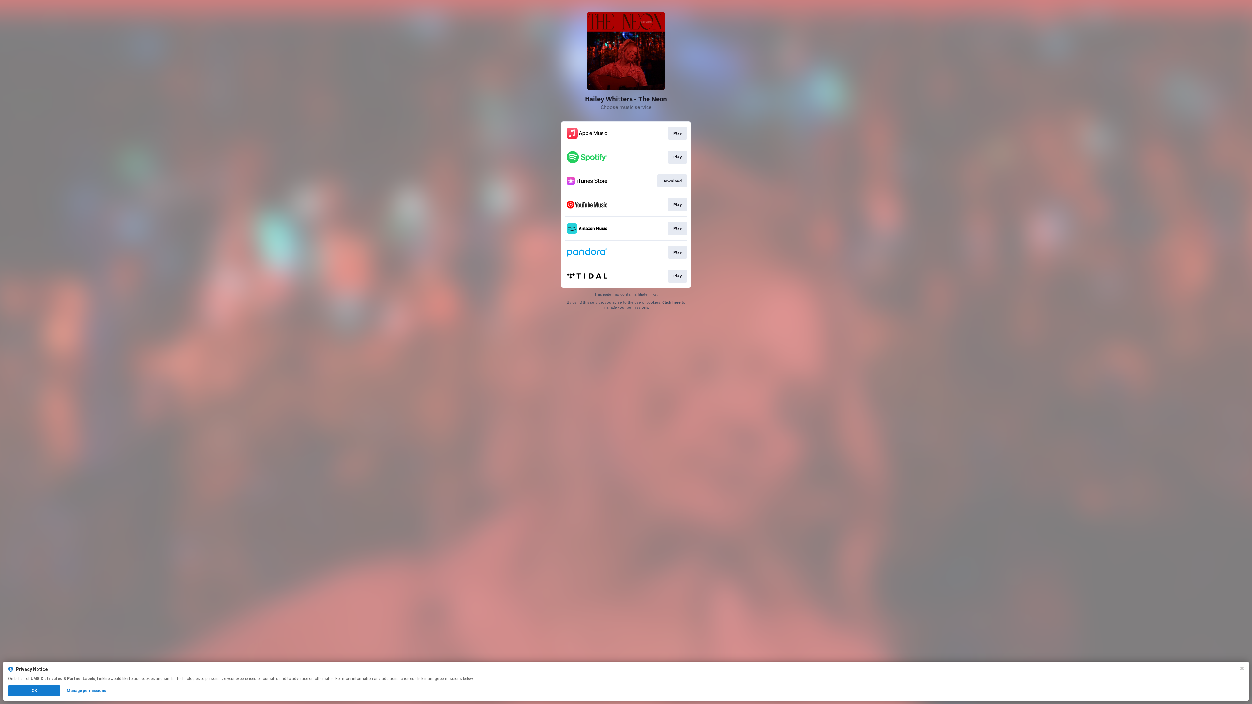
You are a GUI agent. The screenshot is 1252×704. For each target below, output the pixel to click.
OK (34, 690)
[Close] (1242, 668)
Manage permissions (86, 690)
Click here (671, 302)
